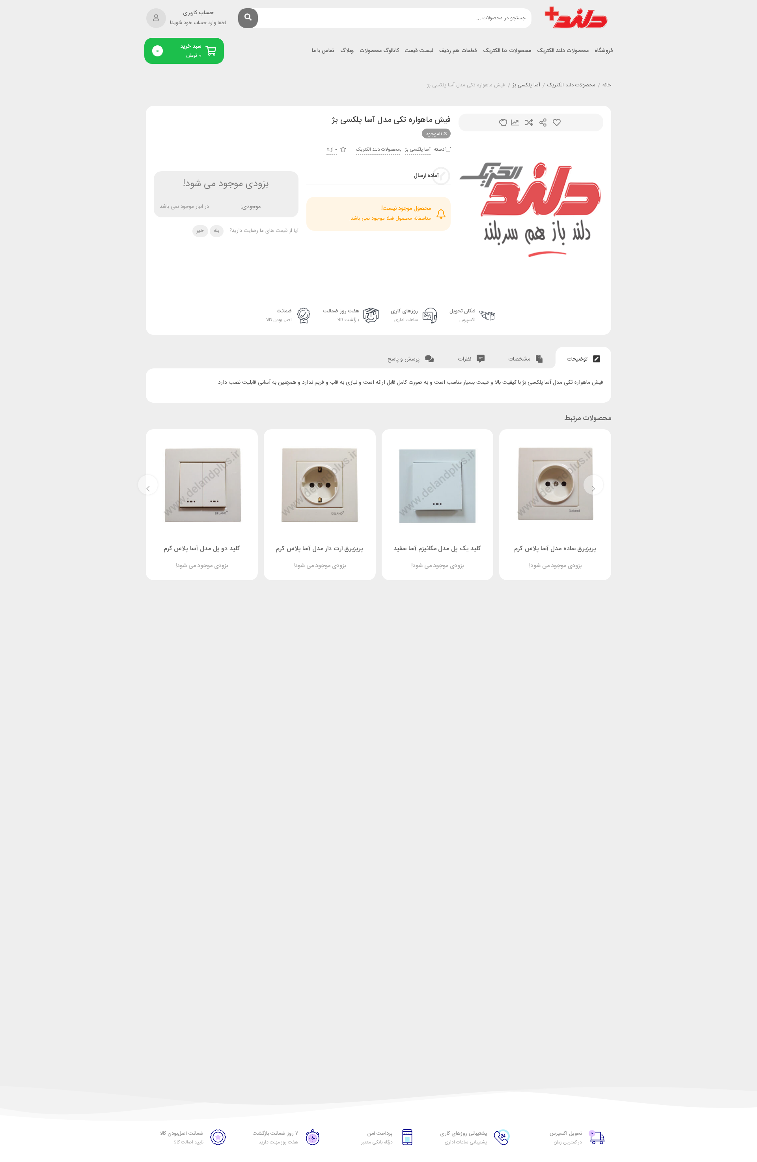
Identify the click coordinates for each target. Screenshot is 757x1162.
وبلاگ (347, 51)
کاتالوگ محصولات (379, 51)
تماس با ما (323, 51)
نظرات (465, 359)
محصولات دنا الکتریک (507, 51)
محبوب (556, 122)
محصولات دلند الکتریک (563, 51)
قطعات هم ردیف (458, 51)
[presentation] (593, 485)
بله (216, 230)
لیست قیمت (419, 51)
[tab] (583, 357)
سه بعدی (503, 122)
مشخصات (520, 359)
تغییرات (515, 122)
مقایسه (529, 122)
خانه (606, 86)
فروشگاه (604, 51)
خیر (200, 230)
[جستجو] (248, 18)
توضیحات (578, 359)
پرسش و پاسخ (404, 359)
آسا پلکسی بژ (526, 86)
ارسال (542, 122)
